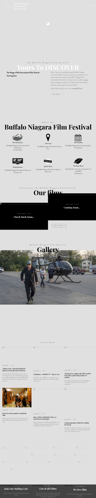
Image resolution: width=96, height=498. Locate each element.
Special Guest (48, 166)
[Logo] (17, 6)
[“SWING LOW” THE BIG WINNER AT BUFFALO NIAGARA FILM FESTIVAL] (17, 354)
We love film (80, 489)
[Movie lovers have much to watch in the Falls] (17, 397)
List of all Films (48, 488)
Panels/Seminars (18, 167)
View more (56, 94)
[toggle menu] (92, 5)
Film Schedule (78, 142)
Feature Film (24, 214)
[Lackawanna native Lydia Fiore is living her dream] (79, 402)
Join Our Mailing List (16, 488)
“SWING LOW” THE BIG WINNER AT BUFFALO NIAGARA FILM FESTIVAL (14, 370)
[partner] (14, 451)
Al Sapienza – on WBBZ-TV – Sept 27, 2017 (46, 374)
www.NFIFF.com (77, 88)
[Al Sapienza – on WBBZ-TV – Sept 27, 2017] (48, 357)
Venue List (48, 143)
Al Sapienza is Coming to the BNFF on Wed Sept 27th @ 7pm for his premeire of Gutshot (77, 375)
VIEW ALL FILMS (58, 225)
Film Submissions (17, 142)
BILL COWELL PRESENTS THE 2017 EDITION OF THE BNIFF (44, 418)
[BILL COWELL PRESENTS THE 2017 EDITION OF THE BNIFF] (48, 399)
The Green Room (78, 166)
